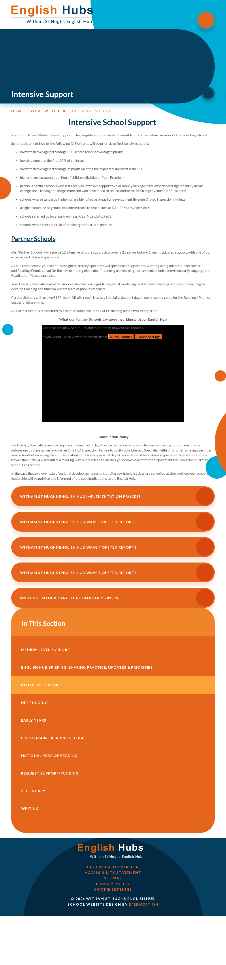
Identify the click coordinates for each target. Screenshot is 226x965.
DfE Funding (34, 702)
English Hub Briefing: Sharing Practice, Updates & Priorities (87, 667)
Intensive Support (93, 111)
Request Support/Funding (50, 773)
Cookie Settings (148, 337)
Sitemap (113, 878)
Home (17, 111)
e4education (143, 904)
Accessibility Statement (113, 872)
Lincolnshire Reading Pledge (53, 738)
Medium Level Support (45, 649)
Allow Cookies (121, 337)
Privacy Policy (113, 884)
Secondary (33, 791)
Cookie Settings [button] (113, 889)
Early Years (33, 720)
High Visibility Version (113, 867)
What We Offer (48, 111)
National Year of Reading (49, 755)
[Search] (208, 93)
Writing (30, 808)
